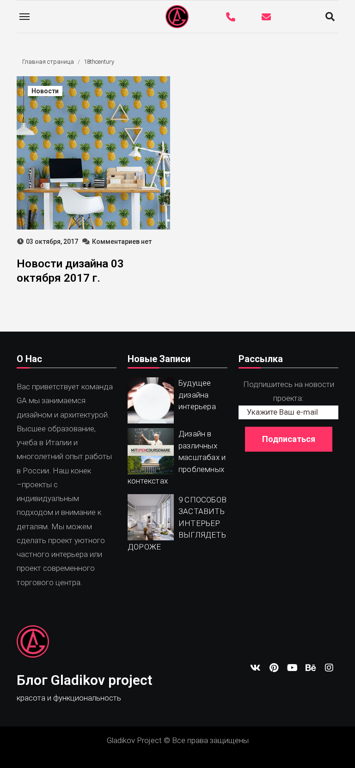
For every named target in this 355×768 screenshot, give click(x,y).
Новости (45, 91)
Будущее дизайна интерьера (197, 394)
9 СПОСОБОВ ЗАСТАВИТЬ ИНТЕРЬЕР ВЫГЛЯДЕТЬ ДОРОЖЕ (177, 523)
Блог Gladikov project (84, 680)
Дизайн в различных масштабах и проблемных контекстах (177, 457)
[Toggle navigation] (24, 16)
